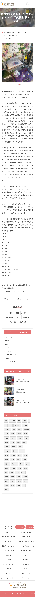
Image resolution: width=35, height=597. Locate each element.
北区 (6, 472)
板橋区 (6, 468)
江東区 (11, 472)
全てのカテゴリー (10, 337)
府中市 (25, 455)
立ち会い (12, 292)
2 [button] (19, 84)
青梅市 (12, 434)
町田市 (12, 459)
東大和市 (22, 451)
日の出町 (13, 455)
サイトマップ (26, 578)
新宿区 (6, 477)
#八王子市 (9, 317)
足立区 (22, 464)
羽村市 (20, 446)
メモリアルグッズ (10, 355)
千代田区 (19, 481)
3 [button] (20, 84)
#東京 (10, 313)
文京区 (18, 485)
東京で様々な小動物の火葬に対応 (13, 285)
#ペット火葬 (12, 322)
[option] (17, 62)
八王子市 (14, 446)
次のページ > (28, 299)
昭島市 (19, 429)
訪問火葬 (24, 425)
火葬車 (24, 421)
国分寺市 (20, 438)
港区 (23, 485)
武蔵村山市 (15, 464)
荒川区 (27, 464)
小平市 (26, 438)
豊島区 (25, 481)
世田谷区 (24, 477)
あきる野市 (26, 429)
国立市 (6, 438)
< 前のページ (6, 299)
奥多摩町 (19, 434)
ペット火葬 (12, 421)
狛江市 (6, 442)
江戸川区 (13, 468)
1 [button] (18, 84)
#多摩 (17, 313)
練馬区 (12, 485)
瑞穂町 (18, 459)
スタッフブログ (20, 292)
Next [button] (31, 64)
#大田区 (24, 313)
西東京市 (7, 446)
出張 (6, 344)
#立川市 (18, 317)
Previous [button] (4, 64)
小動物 (8, 292)
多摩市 (18, 442)
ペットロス (7, 429)
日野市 (6, 455)
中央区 (12, 481)
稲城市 (6, 434)
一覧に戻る (17, 299)
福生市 (6, 459)
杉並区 (12, 477)
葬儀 (19, 421)
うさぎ (10, 425)
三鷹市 (24, 459)
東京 (6, 421)
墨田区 (18, 477)
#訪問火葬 (23, 322)
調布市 (24, 442)
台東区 (6, 481)
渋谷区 (23, 472)
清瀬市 (25, 434)
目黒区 (6, 490)
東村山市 (15, 451)
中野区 (6, 485)
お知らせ (8, 358)
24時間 (7, 341)
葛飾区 (25, 468)
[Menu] (32, 4)
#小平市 (26, 317)
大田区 (19, 468)
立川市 (12, 442)
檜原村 (19, 455)
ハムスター (17, 425)
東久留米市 (7, 451)
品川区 (17, 472)
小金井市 (13, 438)
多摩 (14, 429)
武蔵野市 (7, 464)
